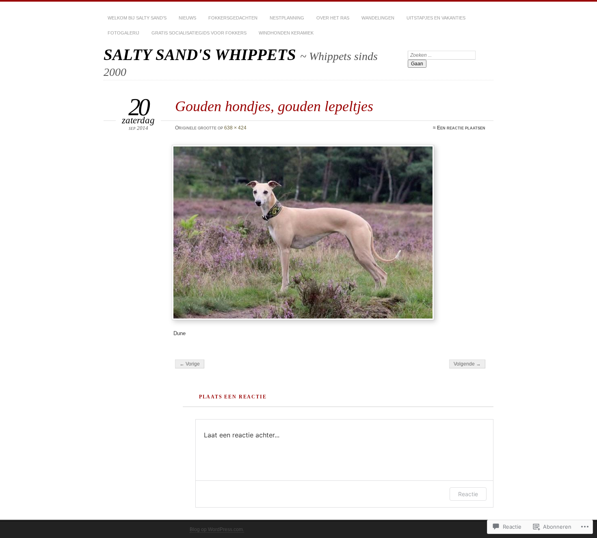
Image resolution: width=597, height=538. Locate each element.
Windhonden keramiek (286, 32)
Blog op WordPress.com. (217, 529)
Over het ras (332, 17)
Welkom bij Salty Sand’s (137, 17)
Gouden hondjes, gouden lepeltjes (274, 106)
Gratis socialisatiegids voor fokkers (199, 32)
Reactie (468, 494)
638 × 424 (235, 128)
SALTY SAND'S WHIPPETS (202, 54)
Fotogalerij (123, 32)
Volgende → (467, 364)
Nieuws (187, 17)
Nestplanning (287, 17)
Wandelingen (377, 17)
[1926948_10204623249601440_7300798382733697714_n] (329, 232)
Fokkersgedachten (232, 17)
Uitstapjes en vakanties (436, 17)
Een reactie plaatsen (461, 128)
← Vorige (190, 364)
